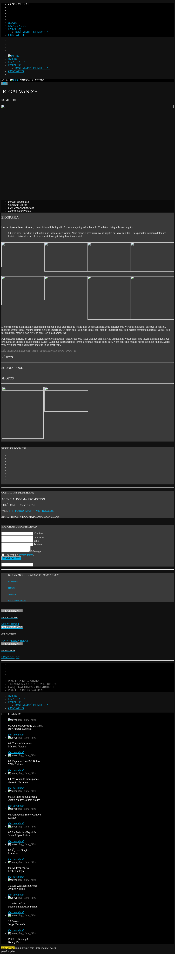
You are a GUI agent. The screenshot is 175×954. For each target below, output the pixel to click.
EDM (4, 83)
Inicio (12, 22)
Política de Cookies (23, 680)
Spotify (12, 594)
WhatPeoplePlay (17, 601)
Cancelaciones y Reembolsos (31, 687)
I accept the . (19, 554)
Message (36, 551)
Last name (39, 537)
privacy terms (25, 554)
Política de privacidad (26, 690)
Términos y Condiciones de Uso (33, 683)
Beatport (13, 582)
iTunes (11, 588)
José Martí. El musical (32, 31)
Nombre (38, 533)
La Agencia (17, 25)
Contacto (16, 35)
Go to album (11, 714)
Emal (36, 540)
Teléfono (38, 544)
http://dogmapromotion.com (32, 510)
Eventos (15, 28)
